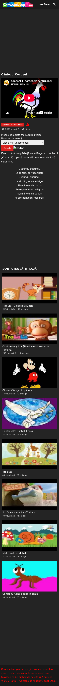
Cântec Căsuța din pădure (17, 390)
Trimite (7, 148)
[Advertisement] (29, 41)
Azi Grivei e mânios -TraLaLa (18, 512)
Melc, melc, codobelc (14, 553)
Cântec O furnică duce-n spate (20, 593)
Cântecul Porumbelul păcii (17, 431)
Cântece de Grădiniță (12, 124)
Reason (11, 138)
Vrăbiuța (7, 471)
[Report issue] (27, 124)
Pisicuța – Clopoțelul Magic (17, 305)
